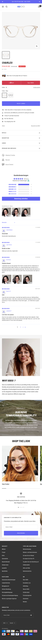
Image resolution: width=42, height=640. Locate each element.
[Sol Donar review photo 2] (17, 279)
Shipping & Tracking (10, 155)
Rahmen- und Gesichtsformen (30, 552)
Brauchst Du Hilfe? (35, 125)
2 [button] (20, 327)
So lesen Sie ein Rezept (28, 555)
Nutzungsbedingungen (7, 592)
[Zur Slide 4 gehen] (23, 507)
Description (5, 138)
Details (4, 132)
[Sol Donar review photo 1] (6, 279)
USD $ (4, 623)
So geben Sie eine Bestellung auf (31, 561)
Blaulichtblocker (6, 561)
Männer (4, 549)
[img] (5, 227)
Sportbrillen (5, 571)
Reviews (25, 601)
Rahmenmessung (27, 549)
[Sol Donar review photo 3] (27, 279)
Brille (3, 555)
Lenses (4, 143)
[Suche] (6, 7)
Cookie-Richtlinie (6, 583)
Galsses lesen (5, 565)
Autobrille (4, 568)
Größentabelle (36, 87)
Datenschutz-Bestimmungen (8, 579)
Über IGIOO (25, 579)
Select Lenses (21, 103)
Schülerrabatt (26, 592)
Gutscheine (25, 598)
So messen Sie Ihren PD (28, 558)
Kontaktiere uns (26, 583)
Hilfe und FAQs (26, 568)
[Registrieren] (31, 615)
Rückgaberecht (5, 586)
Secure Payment (9, 164)
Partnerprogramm (27, 595)
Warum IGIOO (26, 589)
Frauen (3, 552)
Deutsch (11, 623)
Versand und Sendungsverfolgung (10, 595)
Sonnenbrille (5, 558)
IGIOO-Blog (25, 586)
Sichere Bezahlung (6, 589)
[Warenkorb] (39, 7)
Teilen (3, 125)
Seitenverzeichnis (27, 571)
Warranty (7, 160)
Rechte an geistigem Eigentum (9, 598)
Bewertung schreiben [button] (21, 199)
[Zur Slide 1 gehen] (18, 507)
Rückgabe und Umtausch (9, 148)
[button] (13, 184)
